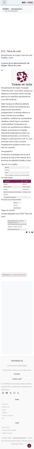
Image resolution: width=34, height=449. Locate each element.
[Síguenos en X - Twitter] (10, 393)
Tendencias (5, 407)
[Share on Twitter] (29, 232)
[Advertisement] (17, 31)
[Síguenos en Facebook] (7, 393)
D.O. (3, 418)
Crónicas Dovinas (7, 415)
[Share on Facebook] (26, 232)
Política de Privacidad (9, 430)
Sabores (4, 412)
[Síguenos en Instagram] (3, 393)
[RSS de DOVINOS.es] (18, 393)
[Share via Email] (32, 232)
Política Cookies (7, 433)
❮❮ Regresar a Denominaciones (14, 275)
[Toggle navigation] (4, 2)
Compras (5, 404)
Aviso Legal (5, 427)
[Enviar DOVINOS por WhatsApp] (14, 393)
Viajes (4, 410)
